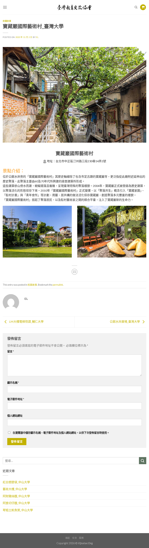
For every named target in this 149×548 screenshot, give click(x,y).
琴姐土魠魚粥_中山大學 (18, 510)
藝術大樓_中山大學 (15, 489)
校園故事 (7, 21)
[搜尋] (136, 7)
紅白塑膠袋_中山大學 (16, 482)
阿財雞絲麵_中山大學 (16, 496)
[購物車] (143, 7)
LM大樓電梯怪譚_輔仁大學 (26, 321)
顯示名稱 (13, 382)
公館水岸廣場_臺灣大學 (125, 321)
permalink (58, 284)
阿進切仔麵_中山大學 (16, 503)
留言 (10, 351)
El (37, 37)
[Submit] (142, 460)
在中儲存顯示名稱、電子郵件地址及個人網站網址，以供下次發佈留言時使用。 (61, 432)
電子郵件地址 (15, 399)
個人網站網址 (15, 415)
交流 (74, 538)
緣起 (67, 538)
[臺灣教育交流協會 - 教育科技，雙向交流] (75, 7)
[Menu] (5, 7)
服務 (81, 538)
